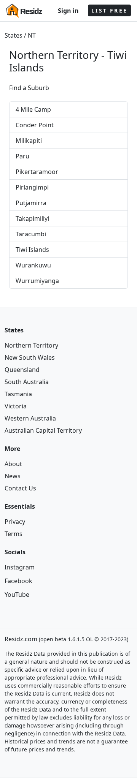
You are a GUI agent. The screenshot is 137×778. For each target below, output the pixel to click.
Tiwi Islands (32, 249)
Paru (22, 156)
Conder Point (35, 125)
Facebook (18, 581)
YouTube (17, 594)
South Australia (27, 382)
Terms (13, 534)
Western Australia (30, 418)
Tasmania (18, 394)
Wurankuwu (33, 265)
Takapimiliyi (32, 218)
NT (32, 35)
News (13, 476)
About (13, 464)
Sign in (68, 10)
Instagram (20, 567)
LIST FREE (109, 10)
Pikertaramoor (37, 172)
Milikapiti (29, 140)
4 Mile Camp (33, 109)
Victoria (16, 406)
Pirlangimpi (32, 187)
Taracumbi (31, 234)
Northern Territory (31, 345)
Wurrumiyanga (37, 281)
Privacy (15, 521)
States (13, 35)
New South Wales (30, 357)
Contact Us (20, 488)
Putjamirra (31, 203)
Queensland (22, 369)
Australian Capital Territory (43, 430)
